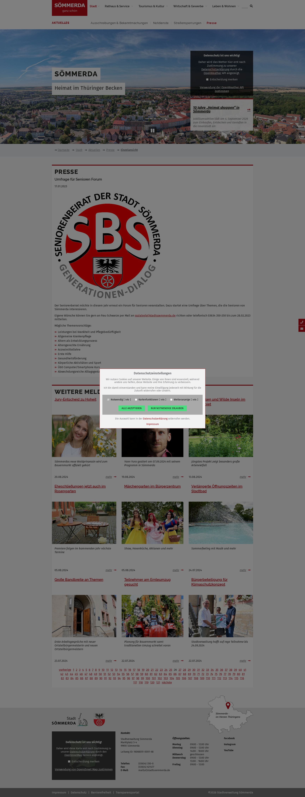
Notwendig (117, 399)
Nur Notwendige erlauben (167, 408)
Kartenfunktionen (148, 399)
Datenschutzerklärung (155, 418)
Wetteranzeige (182, 399)
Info (127, 399)
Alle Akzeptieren (132, 408)
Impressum (152, 423)
